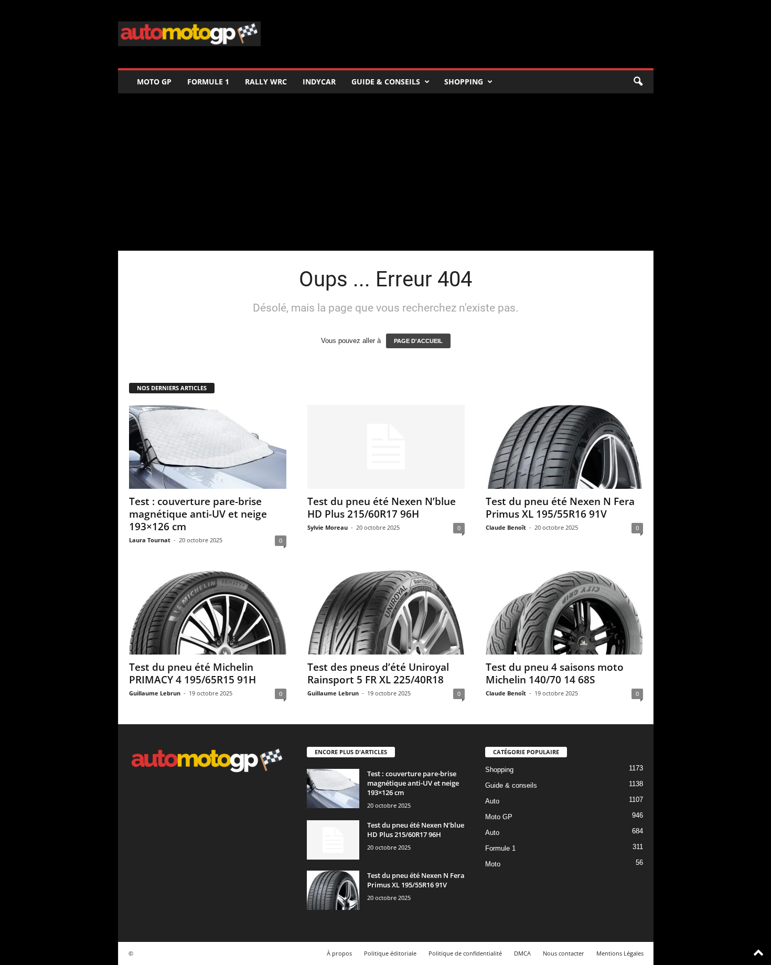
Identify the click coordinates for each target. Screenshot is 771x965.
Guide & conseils (385, 82)
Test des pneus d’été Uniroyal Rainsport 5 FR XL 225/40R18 (378, 673)
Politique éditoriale (390, 953)
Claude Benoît (506, 527)
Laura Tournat (149, 540)
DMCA (522, 953)
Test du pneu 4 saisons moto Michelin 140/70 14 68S (555, 673)
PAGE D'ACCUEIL (418, 341)
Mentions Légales (620, 953)
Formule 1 (208, 82)
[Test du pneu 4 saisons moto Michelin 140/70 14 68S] (564, 613)
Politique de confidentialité (465, 953)
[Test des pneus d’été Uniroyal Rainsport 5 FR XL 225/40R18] (386, 613)
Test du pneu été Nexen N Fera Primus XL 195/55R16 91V (560, 508)
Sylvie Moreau (327, 527)
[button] (637, 81)
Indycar (319, 82)
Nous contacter (563, 953)
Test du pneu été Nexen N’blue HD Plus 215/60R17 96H (381, 508)
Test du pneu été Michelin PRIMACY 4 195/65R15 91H (192, 673)
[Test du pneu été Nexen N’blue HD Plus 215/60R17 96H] (386, 447)
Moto (492, 864)
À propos (339, 953)
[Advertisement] (385, 172)
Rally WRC (266, 82)
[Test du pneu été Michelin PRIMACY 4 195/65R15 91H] (207, 613)
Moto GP (154, 82)
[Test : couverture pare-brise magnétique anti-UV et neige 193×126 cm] (207, 447)
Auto (492, 801)
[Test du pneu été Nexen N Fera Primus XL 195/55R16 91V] (564, 447)
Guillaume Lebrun (154, 693)
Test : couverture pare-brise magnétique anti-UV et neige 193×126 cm (198, 514)
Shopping (463, 82)
